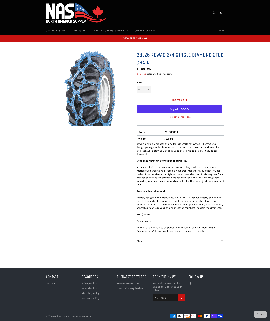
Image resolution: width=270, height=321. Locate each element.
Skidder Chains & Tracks (110, 30)
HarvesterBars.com (128, 283)
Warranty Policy (90, 298)
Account (220, 31)
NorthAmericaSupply (62, 316)
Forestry (80, 30)
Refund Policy (89, 288)
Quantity (141, 82)
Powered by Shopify (82, 316)
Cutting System (56, 30)
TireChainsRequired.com (131, 288)
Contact (50, 283)
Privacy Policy (89, 283)
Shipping (141, 73)
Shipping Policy (90, 293)
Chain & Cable (144, 30)
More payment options (179, 117)
